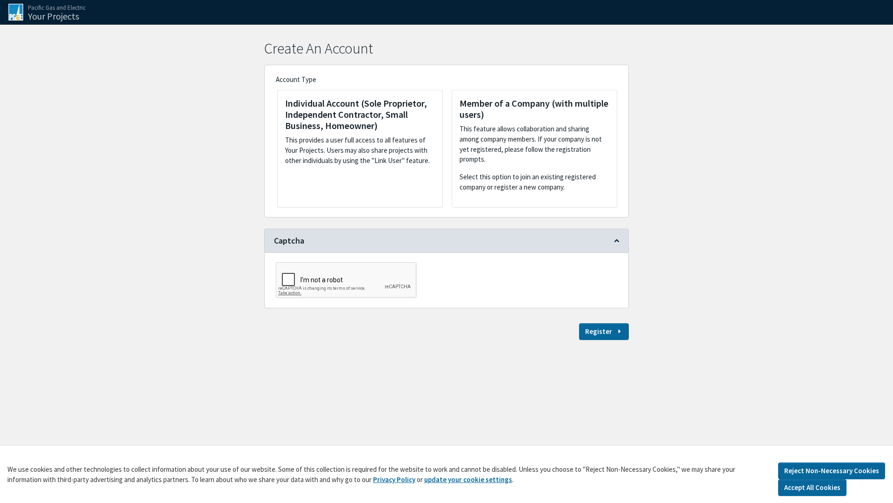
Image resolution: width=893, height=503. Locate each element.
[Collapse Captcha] (617, 241)
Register (598, 331)
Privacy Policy (394, 479)
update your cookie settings (468, 479)
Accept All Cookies (812, 487)
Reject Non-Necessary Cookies (831, 470)
